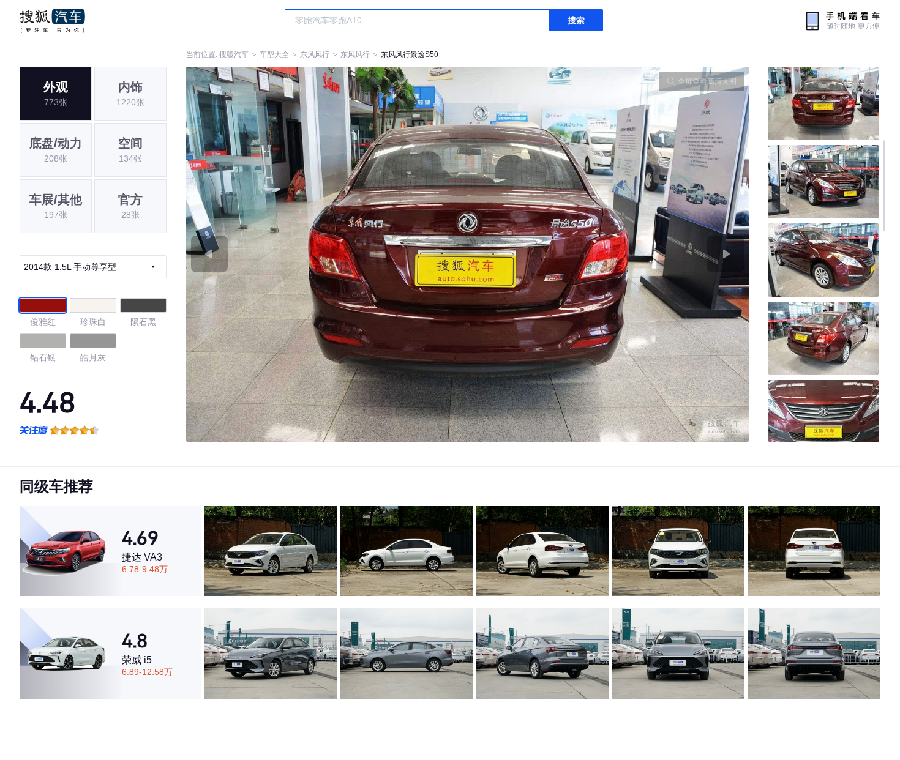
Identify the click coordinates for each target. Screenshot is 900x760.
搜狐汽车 (52, 21)
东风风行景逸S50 (409, 54)
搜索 (576, 20)
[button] (327, 254)
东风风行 (314, 54)
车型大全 (274, 54)
